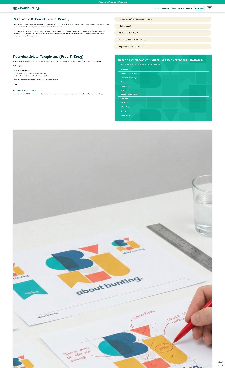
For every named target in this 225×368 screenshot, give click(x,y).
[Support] (221, 364)
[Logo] (26, 8)
